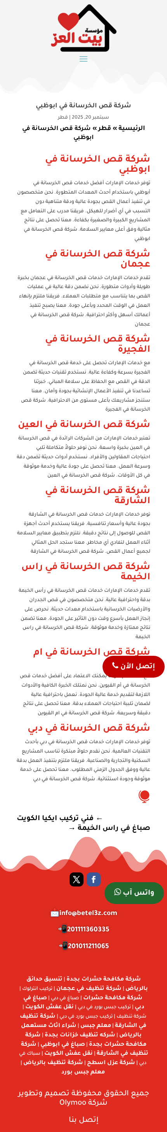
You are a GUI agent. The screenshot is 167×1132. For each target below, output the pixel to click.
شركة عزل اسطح (111, 1063)
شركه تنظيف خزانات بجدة (80, 1035)
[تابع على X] (77, 879)
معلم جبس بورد (83, 1073)
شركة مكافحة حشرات (113, 998)
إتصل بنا (84, 1120)
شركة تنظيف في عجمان (89, 989)
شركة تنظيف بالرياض (53, 1063)
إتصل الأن (136, 667)
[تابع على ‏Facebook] (94, 879)
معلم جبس (95, 1026)
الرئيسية (131, 128)
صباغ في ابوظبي (62, 1045)
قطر (63, 118)
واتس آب (137, 893)
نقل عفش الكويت (49, 1007)
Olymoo (72, 1103)
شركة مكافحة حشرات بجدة (103, 980)
